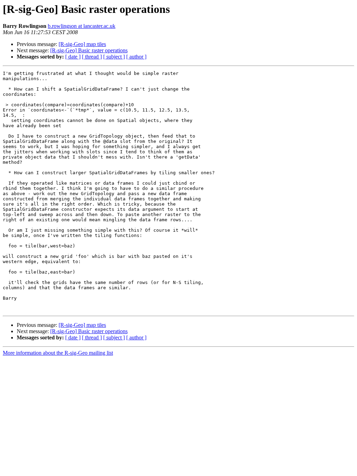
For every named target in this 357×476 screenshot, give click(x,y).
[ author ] (136, 57)
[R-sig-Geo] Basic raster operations (89, 50)
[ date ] (73, 57)
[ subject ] (114, 57)
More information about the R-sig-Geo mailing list (58, 353)
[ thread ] (92, 57)
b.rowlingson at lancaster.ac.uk (81, 26)
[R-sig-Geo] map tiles (82, 44)
